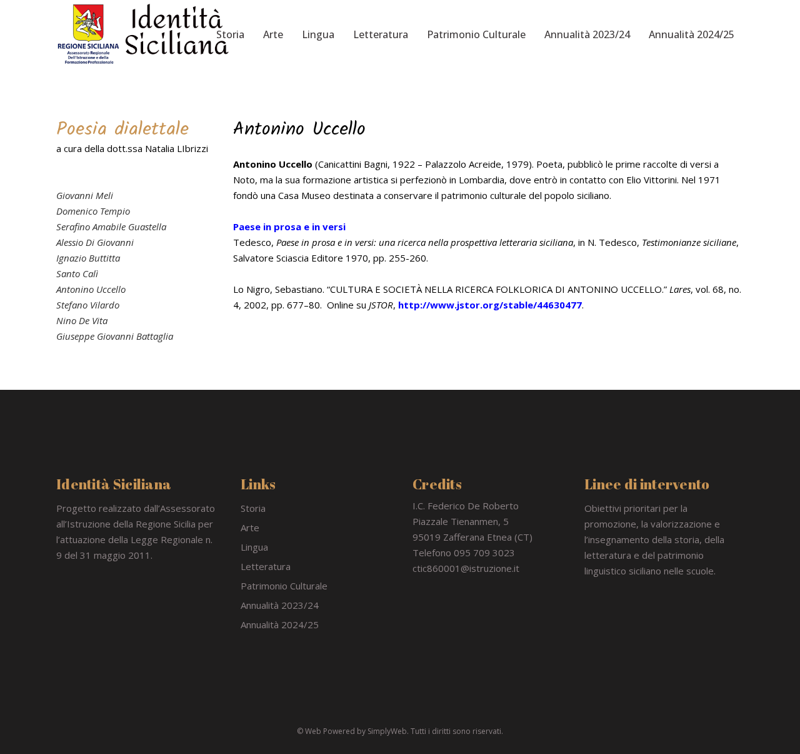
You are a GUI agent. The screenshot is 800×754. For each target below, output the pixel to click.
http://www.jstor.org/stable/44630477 (490, 304)
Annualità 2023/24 (280, 605)
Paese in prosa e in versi (289, 226)
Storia (253, 508)
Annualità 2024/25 (280, 624)
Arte (250, 527)
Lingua (254, 547)
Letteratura (266, 566)
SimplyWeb (387, 731)
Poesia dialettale (122, 130)
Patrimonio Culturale (284, 585)
